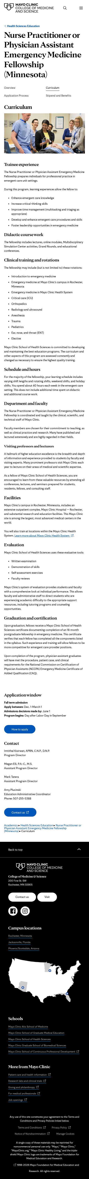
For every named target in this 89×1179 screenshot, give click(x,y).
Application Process (16, 95)
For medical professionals (24, 1094)
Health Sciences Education (23, 26)
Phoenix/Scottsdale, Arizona (23, 948)
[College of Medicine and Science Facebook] (13, 913)
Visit (47, 897)
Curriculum (52, 87)
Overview (9, 87)
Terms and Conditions (32, 1128)
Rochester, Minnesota (20, 935)
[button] (65, 8)
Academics (11, 825)
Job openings (17, 1100)
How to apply (20, 729)
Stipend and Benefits (58, 95)
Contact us (22, 813)
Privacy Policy (61, 1128)
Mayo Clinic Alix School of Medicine (28, 1026)
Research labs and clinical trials (27, 1081)
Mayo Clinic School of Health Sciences (29, 1039)
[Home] (30, 8)
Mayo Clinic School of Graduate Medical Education (36, 1032)
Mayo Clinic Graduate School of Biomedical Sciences (37, 1045)
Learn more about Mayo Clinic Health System (44, 535)
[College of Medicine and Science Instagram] (25, 913)
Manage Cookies (65, 1133)
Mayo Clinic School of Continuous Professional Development (43, 1052)
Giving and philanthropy (23, 1087)
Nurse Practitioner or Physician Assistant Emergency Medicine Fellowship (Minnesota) (42, 828)
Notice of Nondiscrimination (32, 1134)
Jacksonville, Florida (19, 942)
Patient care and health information (29, 1075)
